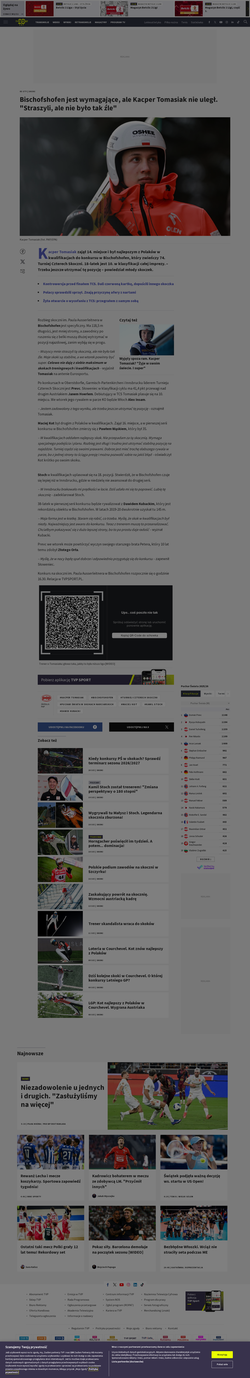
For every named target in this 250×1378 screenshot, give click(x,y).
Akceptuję (222, 1354)
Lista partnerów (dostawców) (127, 1361)
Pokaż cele (222, 1364)
